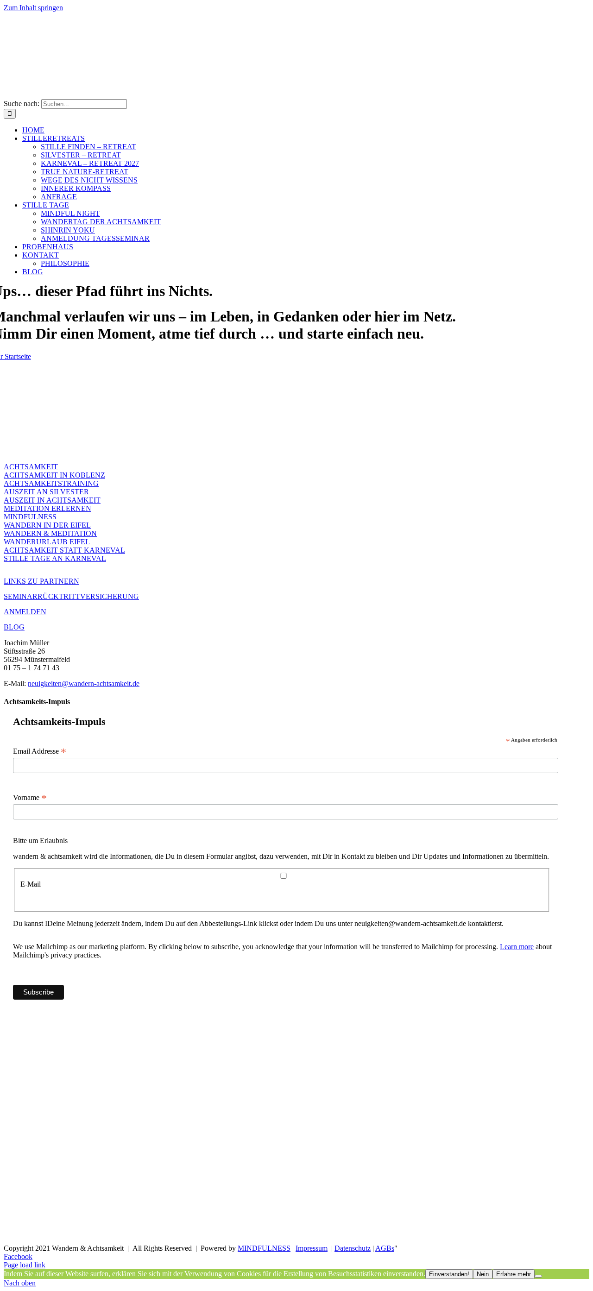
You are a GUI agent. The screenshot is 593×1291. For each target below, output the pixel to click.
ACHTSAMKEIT (31, 467)
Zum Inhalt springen (33, 8)
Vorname (30, 798)
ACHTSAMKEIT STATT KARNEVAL (64, 550)
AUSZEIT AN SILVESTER (46, 492)
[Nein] (538, 1276)
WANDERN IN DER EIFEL (47, 525)
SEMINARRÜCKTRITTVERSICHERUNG (71, 596)
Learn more (517, 947)
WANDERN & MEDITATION (50, 533)
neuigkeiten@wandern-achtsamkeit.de (83, 683)
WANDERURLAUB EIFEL (47, 542)
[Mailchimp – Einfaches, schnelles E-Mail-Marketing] (489, 1001)
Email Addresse (39, 751)
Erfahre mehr (513, 1274)
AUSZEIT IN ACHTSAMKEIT (52, 500)
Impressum (312, 1248)
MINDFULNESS (30, 517)
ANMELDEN (25, 612)
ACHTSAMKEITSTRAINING (51, 483)
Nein (483, 1274)
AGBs (384, 1248)
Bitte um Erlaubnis (40, 840)
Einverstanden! (449, 1274)
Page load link (24, 1265)
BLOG (14, 627)
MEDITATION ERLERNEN (47, 508)
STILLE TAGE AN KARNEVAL (55, 558)
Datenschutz (352, 1248)
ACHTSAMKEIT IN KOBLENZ (54, 475)
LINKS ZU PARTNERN (41, 581)
